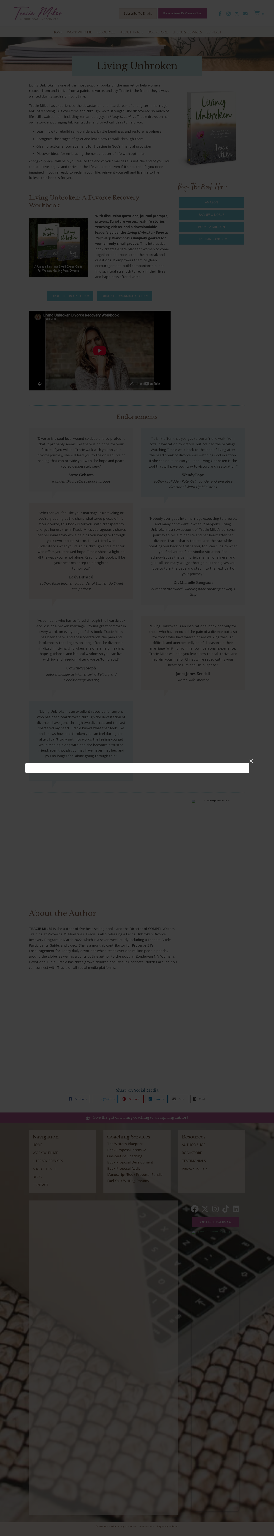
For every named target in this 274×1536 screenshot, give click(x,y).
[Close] (251, 761)
